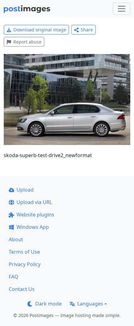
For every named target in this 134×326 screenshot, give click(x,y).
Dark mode (48, 303)
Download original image (39, 30)
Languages (90, 303)
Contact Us (22, 289)
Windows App (33, 227)
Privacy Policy (25, 264)
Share (87, 30)
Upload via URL (34, 202)
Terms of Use (24, 251)
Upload (25, 189)
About (16, 239)
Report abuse (27, 42)
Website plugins (35, 214)
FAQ (13, 276)
